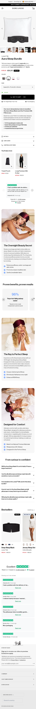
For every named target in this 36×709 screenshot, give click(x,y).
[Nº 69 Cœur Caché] (24, 544)
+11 (12, 544)
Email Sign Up (17, 1)
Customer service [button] (7, 679)
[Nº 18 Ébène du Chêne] (2, 544)
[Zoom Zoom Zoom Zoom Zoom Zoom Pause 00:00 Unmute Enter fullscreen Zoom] (18, 28)
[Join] (33, 663)
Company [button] (4, 673)
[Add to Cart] (11, 166)
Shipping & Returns (10, 145)
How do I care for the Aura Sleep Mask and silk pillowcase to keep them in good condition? (15, 490)
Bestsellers (6, 510)
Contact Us (22, 660)
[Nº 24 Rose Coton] (30, 544)
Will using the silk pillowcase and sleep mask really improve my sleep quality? (16, 498)
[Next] (34, 29)
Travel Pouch (5, 171)
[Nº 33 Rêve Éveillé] (6, 544)
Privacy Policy (14, 660)
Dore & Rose (6, 706)
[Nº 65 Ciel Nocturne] (9, 544)
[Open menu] (4, 8)
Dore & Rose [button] (5, 684)
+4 (33, 544)
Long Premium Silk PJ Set (21, 172)
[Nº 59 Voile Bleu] (27, 544)
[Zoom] (3, 43)
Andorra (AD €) (7, 694)
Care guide (7, 140)
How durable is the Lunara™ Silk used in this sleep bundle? (16, 482)
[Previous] (2, 29)
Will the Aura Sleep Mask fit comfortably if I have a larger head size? (16, 467)
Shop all (31, 510)
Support (10, 1)
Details (6, 136)
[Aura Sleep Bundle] (3, 78)
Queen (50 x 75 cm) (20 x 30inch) (12, 87)
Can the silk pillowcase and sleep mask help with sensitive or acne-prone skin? (16, 475)
